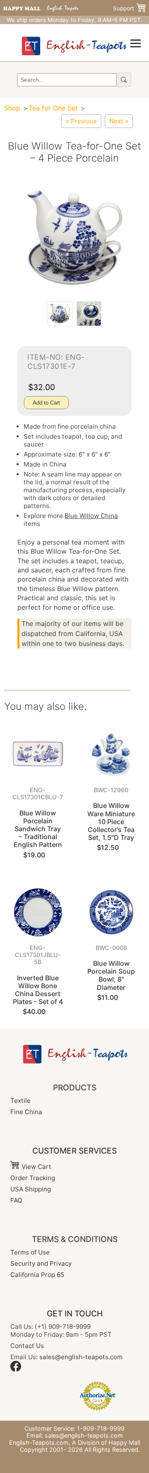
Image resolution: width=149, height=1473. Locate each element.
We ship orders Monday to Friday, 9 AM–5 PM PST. (74, 20)
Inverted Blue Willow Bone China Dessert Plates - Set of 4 (38, 990)
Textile (20, 1101)
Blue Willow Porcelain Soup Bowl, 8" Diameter (111, 975)
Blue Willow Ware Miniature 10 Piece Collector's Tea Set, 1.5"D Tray (111, 821)
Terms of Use (30, 1252)
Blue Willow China (91, 516)
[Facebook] (15, 1369)
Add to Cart (46, 403)
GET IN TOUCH (75, 1313)
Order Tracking (32, 1178)
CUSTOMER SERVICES (74, 1151)
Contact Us (27, 1346)
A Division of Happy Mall (106, 1442)
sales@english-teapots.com (81, 1357)
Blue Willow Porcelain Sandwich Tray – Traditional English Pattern (38, 829)
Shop (12, 108)
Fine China (26, 1112)
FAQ (16, 1200)
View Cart (35, 1167)
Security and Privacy (41, 1263)
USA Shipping (30, 1189)
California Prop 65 (37, 1275)
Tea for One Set (53, 108)
